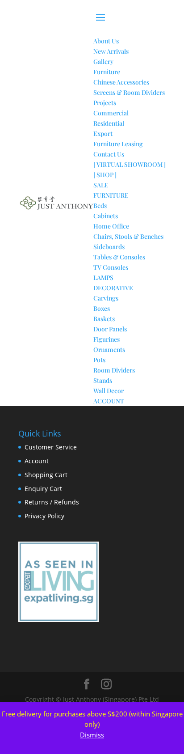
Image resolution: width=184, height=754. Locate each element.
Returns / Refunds (52, 502)
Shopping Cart (46, 474)
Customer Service (51, 447)
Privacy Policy (44, 516)
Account (37, 461)
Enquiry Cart (43, 488)
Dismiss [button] (92, 734)
